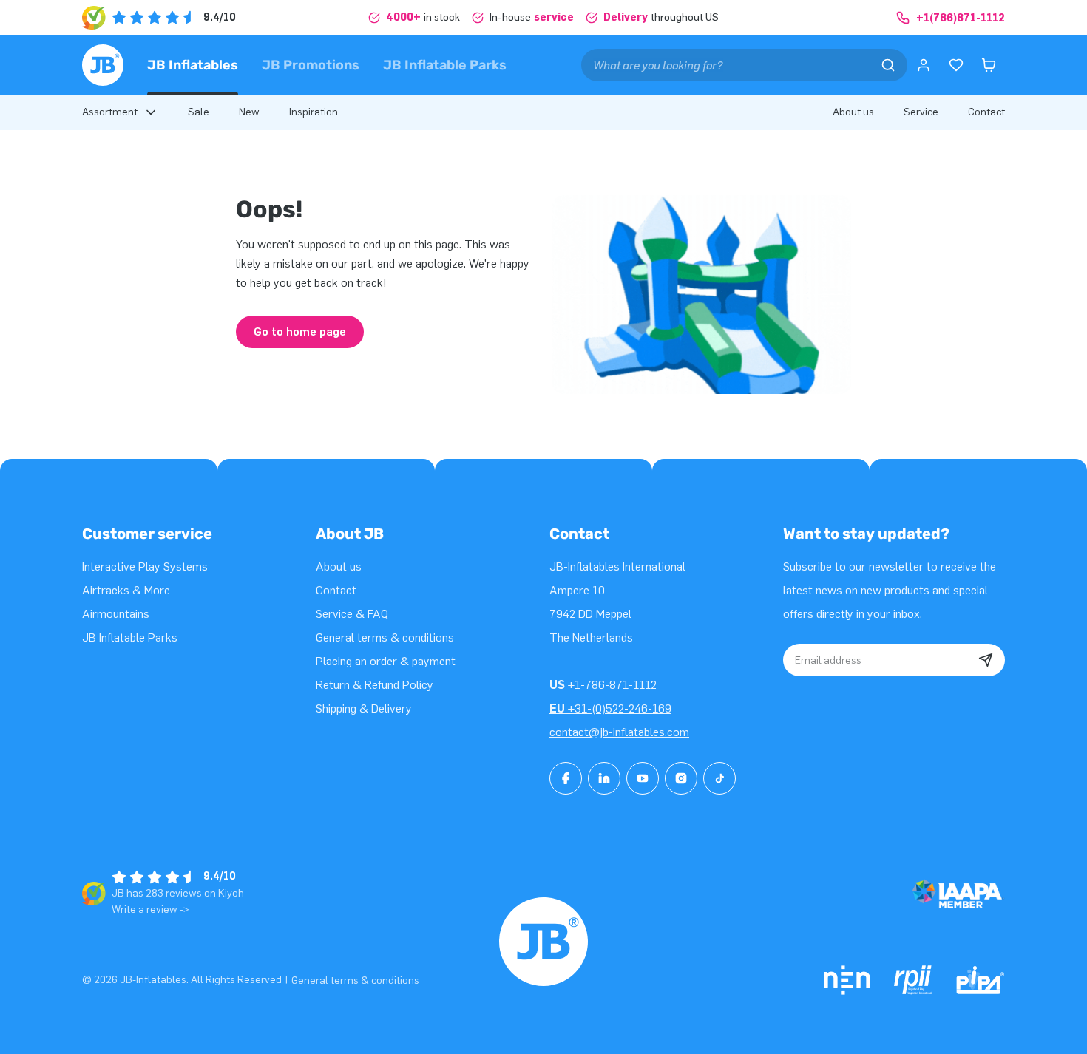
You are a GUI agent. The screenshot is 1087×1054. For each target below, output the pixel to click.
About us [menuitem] (853, 112)
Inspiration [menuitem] (313, 112)
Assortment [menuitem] (110, 112)
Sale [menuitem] (198, 112)
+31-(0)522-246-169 (610, 708)
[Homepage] (102, 65)
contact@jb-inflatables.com (619, 732)
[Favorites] (956, 65)
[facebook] (565, 778)
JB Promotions (310, 65)
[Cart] (988, 65)
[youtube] (642, 778)
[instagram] (681, 778)
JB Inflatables (192, 65)
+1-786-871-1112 (603, 685)
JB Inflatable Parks (445, 65)
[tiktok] (719, 778)
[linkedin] (604, 778)
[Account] (923, 65)
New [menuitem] (249, 112)
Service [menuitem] (921, 112)
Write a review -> (150, 909)
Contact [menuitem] (986, 112)
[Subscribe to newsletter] (985, 660)
